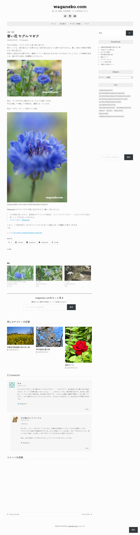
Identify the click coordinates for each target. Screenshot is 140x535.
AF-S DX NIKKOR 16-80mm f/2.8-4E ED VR (111, 93)
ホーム (53, 24)
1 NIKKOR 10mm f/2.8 (105, 90)
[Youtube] (75, 16)
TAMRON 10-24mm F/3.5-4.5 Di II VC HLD (111, 116)
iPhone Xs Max (103, 113)
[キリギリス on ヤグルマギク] (20, 273)
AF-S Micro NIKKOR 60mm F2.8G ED (27, 233)
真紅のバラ (69, 365)
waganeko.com (70, 6)
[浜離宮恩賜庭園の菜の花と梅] (20, 344)
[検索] (129, 33)
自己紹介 (63, 24)
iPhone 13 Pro (118, 110)
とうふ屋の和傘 (106, 62)
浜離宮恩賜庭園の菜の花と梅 (18, 347)
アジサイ (39, 282)
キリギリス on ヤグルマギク (16, 282)
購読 (71, 307)
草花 (13, 32)
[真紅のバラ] (78, 362)
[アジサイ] (49, 273)
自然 (9, 32)
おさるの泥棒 (105, 52)
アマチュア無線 (75, 24)
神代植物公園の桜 (43, 349)
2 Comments (23, 40)
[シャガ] (78, 273)
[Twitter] (65, 16)
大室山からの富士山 (107, 50)
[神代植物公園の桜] (49, 346)
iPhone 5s (109, 110)
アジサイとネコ (106, 59)
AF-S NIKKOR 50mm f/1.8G (107, 105)
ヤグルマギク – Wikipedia (19, 220)
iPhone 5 (101, 110)
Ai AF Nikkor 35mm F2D (124, 108)
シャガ (67, 282)
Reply (87, 409)
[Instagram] (70, 16)
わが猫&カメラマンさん (31, 418)
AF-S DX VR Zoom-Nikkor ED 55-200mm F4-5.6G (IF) (114, 96)
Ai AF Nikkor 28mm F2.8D (107, 108)
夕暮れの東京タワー (107, 64)
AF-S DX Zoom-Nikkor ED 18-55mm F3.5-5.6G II (113, 99)
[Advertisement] (115, 136)
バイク (86, 24)
